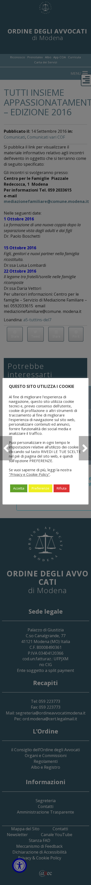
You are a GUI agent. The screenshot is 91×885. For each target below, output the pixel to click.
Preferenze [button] (40, 488)
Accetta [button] (18, 488)
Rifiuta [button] (61, 488)
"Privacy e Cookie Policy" (29, 474)
